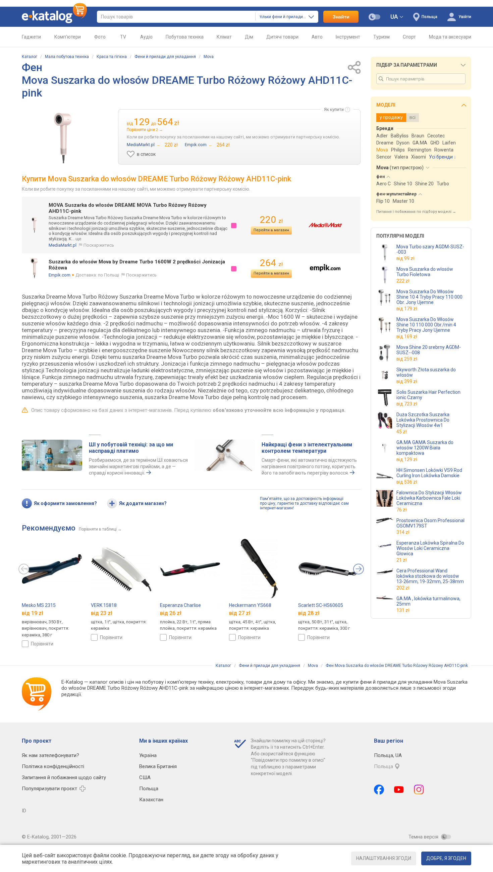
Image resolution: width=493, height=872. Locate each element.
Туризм (381, 37)
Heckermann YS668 (250, 605)
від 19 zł (32, 613)
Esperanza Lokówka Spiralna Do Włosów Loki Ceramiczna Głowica (430, 548)
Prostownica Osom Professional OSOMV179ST (430, 523)
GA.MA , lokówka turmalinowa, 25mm (428, 601)
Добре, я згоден (446, 858)
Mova (209, 56)
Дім (249, 37)
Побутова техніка (185, 37)
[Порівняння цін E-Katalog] (54, 17)
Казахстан (151, 800)
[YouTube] (399, 789)
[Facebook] (379, 790)
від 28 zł (309, 613)
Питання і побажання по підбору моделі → (416, 211)
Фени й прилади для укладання (165, 56)
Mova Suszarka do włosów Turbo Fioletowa (424, 271)
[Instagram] (419, 790)
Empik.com (59, 274)
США (145, 777)
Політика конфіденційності (53, 766)
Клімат (224, 37)
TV (123, 37)
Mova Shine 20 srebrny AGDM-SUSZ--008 (428, 350)
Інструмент (348, 37)
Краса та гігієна (112, 56)
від (405, 258)
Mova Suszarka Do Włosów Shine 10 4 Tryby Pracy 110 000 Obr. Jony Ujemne (429, 297)
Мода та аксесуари (450, 37)
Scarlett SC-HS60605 (320, 605)
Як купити (334, 109)
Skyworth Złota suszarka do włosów (426, 372)
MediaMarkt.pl (62, 245)
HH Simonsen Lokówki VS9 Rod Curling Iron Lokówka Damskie (429, 473)
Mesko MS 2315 (39, 605)
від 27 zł (240, 613)
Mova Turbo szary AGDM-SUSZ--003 (430, 249)
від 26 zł (170, 613)
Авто (317, 37)
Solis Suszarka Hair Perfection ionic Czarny (428, 394)
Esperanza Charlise (180, 605)
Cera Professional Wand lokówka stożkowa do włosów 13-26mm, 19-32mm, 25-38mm (430, 576)
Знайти (341, 16)
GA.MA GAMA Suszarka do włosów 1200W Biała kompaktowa (424, 448)
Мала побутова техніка (67, 56)
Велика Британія (158, 766)
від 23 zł (101, 613)
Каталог (29, 56)
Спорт (409, 37)
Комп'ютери (67, 37)
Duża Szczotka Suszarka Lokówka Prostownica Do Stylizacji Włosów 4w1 (422, 420)
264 (271, 262)
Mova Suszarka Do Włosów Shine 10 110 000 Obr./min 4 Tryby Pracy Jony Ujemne (426, 325)
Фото (100, 37)
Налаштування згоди (383, 858)
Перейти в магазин (271, 230)
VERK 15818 (104, 605)
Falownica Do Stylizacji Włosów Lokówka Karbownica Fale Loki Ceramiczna (429, 498)
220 (271, 219)
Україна (148, 755)
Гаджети (31, 37)
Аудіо (146, 37)
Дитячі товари (282, 37)
